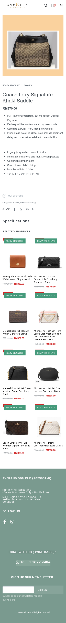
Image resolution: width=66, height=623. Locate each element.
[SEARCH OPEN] (45, 5)
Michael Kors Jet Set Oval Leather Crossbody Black (47, 390)
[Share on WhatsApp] (21, 209)
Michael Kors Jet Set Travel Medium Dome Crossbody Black (17, 391)
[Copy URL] (27, 209)
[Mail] (33, 209)
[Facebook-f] (5, 522)
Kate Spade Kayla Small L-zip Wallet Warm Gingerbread (17, 278)
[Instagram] (12, 522)
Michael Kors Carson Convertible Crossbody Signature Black (45, 279)
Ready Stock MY (11, 85)
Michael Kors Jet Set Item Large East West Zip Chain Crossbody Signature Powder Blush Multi (47, 335)
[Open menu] (3, 5)
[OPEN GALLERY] (33, 45)
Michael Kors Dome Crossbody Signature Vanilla (48, 444)
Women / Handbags (28, 202)
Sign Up (42, 589)
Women (28, 85)
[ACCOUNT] (61, 5)
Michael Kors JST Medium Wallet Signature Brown (16, 332)
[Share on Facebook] (14, 209)
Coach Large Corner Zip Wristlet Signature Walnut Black (16, 446)
